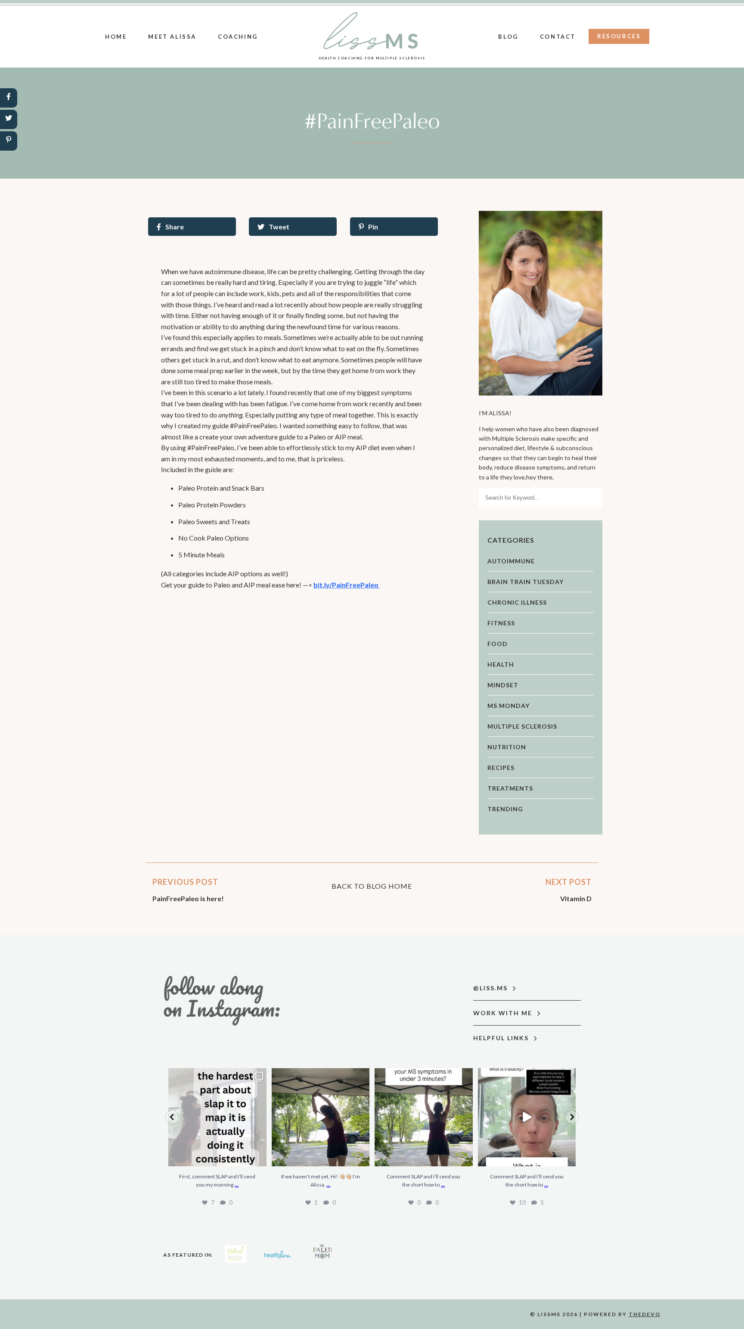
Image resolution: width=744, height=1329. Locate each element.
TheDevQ (644, 1314)
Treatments (510, 788)
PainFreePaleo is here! (188, 898)
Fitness (501, 623)
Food (497, 643)
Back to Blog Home (372, 886)
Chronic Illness (517, 602)
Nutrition (506, 747)
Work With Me (503, 1013)
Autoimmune (511, 561)
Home (116, 36)
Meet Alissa (172, 36)
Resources (619, 36)
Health (500, 664)
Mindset (502, 685)
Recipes (501, 767)
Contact (558, 36)
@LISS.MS (491, 988)
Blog (508, 36)
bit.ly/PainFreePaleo (346, 585)
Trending (505, 809)
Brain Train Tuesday (525, 581)
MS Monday (508, 705)
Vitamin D (576, 898)
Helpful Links (502, 1038)
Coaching (238, 36)
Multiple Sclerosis (522, 726)
